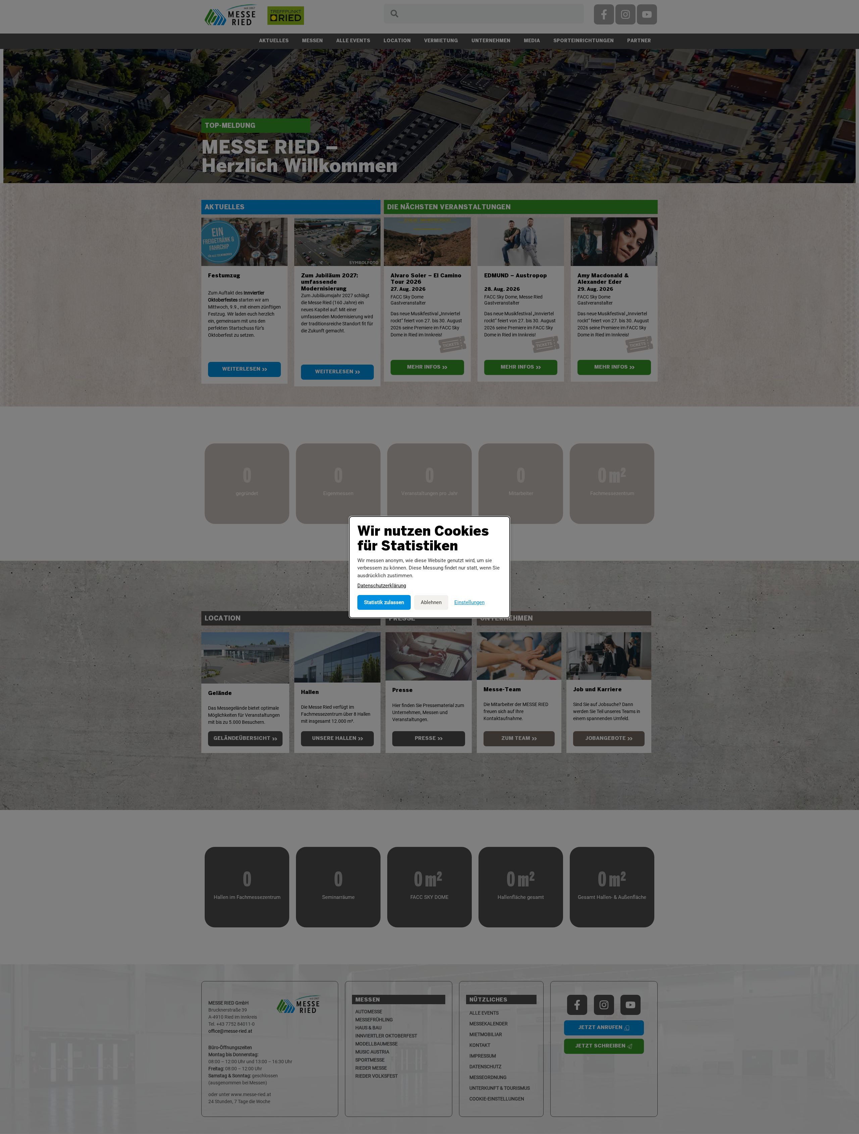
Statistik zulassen (384, 602)
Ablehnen (431, 602)
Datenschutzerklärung (381, 586)
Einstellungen (469, 602)
